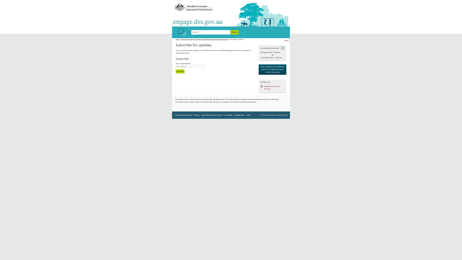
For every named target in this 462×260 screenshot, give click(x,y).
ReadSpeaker (239, 115)
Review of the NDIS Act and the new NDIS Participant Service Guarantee (204, 39)
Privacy (197, 115)
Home (178, 39)
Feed (248, 115)
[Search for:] (211, 32)
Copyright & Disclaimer (183, 115)
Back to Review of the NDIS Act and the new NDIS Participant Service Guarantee (272, 69)
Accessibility (227, 115)
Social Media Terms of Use (211, 115)
